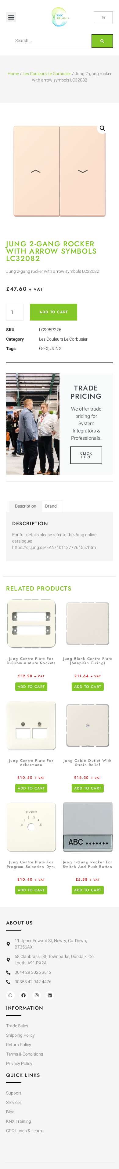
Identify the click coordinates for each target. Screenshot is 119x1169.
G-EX (44, 348)
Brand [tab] (51, 506)
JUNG (56, 348)
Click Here (86, 455)
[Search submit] (102, 41)
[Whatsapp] (10, 995)
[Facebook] (23, 995)
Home (13, 74)
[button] (11, 17)
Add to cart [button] (31, 686)
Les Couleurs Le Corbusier (47, 74)
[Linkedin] (49, 995)
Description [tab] (25, 506)
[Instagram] (36, 995)
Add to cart (53, 312)
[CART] (103, 17)
